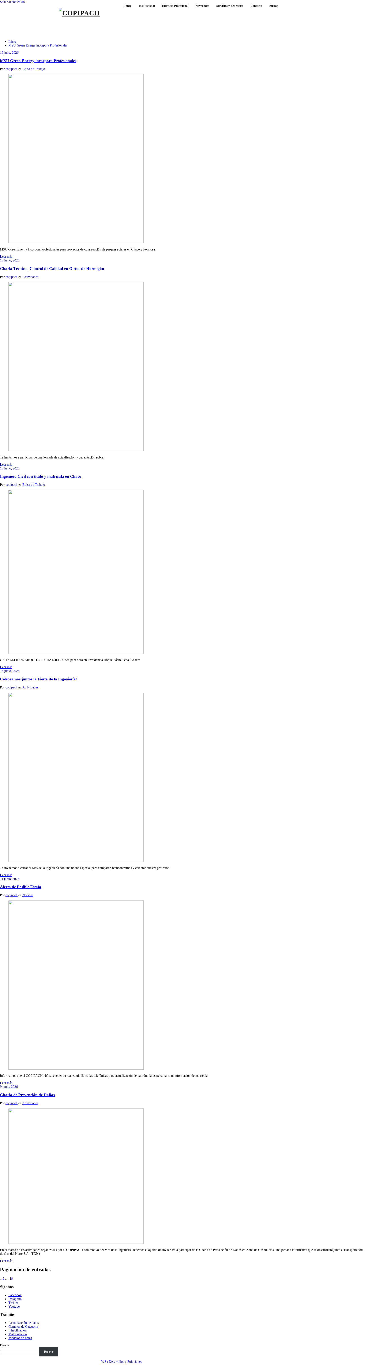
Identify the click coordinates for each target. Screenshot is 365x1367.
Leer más (6, 256)
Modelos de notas (20, 1338)
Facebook (15, 1295)
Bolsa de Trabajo (33, 69)
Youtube (14, 1306)
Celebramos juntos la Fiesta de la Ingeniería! (39, 679)
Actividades (30, 277)
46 (11, 1278)
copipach (11, 69)
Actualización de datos (23, 1323)
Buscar (4, 1345)
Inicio (12, 41)
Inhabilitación (17, 1330)
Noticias (27, 895)
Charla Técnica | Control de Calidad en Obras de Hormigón (52, 268)
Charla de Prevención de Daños (27, 1095)
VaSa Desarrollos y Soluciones (121, 1361)
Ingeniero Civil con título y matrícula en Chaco (40, 476)
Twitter (13, 1302)
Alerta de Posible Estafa (20, 887)
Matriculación (17, 1334)
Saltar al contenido (12, 2)
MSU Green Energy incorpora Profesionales (38, 45)
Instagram (15, 1299)
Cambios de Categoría (23, 1326)
